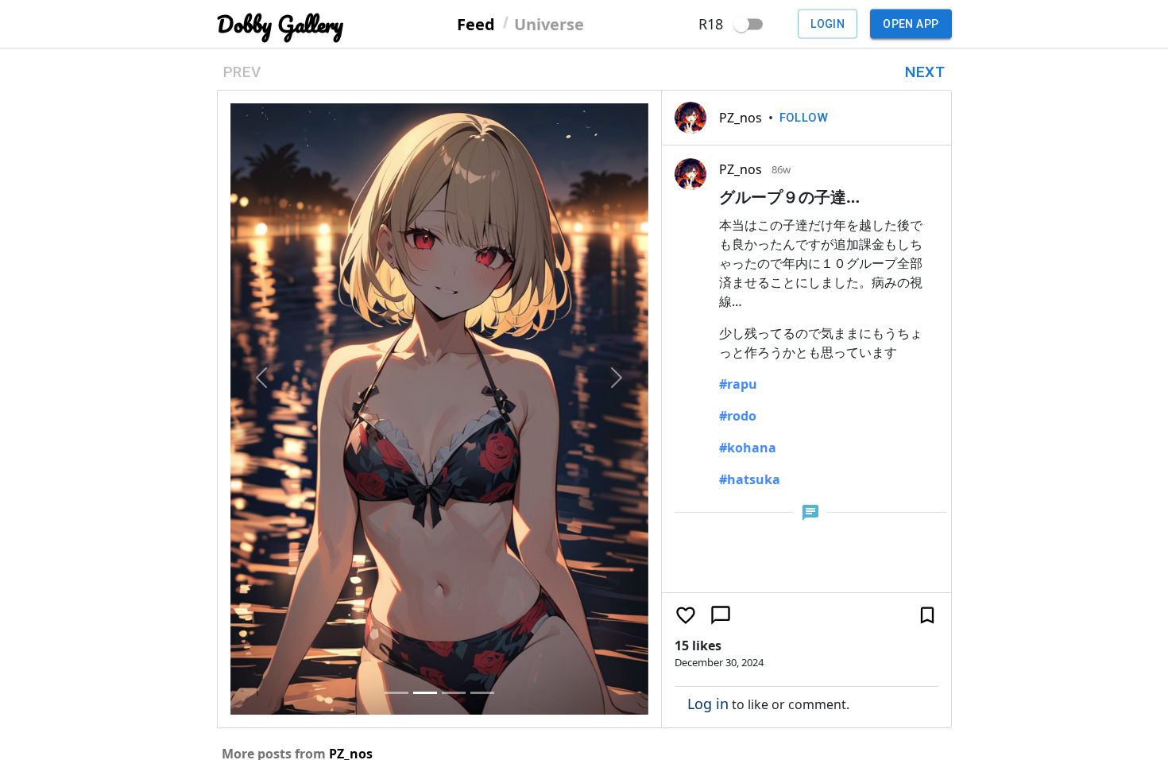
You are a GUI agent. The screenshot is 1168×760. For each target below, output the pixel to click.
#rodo (737, 416)
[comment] (720, 615)
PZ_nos (740, 117)
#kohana (747, 447)
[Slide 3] (454, 693)
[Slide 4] (482, 693)
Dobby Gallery (280, 24)
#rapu (738, 384)
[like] (685, 615)
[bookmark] (927, 615)
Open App (910, 23)
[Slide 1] (396, 693)
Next (925, 72)
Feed (476, 23)
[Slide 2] (425, 693)
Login (827, 23)
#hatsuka (749, 479)
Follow (804, 118)
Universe (549, 23)
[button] (261, 377)
